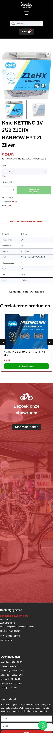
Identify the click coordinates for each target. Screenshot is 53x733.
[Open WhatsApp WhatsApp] (42, 725)
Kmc (9, 205)
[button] (26, 13)
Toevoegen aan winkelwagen (34, 190)
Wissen (5, 176)
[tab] (26, 222)
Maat (4, 166)
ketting (14, 201)
